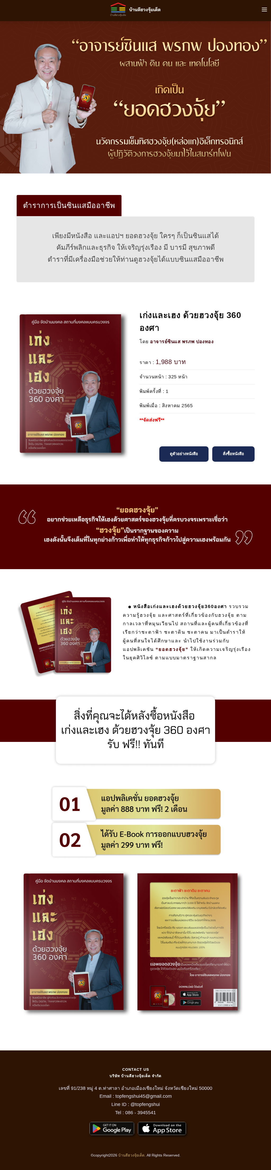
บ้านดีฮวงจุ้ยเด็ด (131, 1155)
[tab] (69, 206)
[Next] (265, 96)
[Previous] (5, 96)
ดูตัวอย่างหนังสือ (184, 453)
